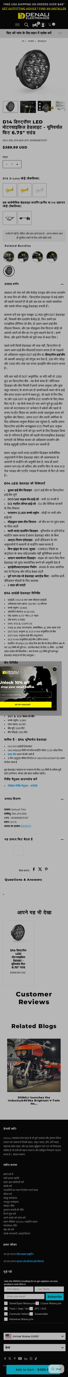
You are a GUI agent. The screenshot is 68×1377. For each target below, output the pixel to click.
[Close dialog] (55, 669)
